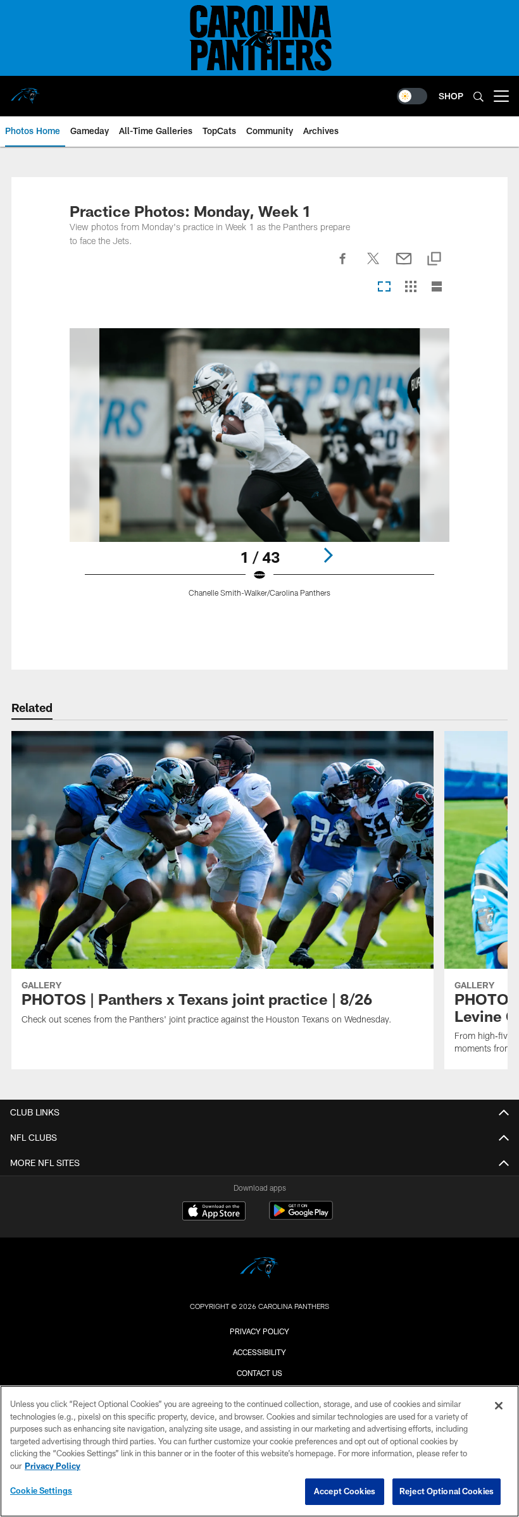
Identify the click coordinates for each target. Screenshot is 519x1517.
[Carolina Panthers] (259, 1269)
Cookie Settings (41, 1490)
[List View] (436, 287)
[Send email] (404, 265)
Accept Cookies (344, 1491)
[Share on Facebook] (343, 265)
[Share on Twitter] (373, 265)
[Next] (327, 555)
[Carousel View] (384, 287)
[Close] (499, 1406)
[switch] (412, 96)
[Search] (478, 96)
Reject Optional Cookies (446, 1491)
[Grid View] (410, 287)
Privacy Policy (259, 1331)
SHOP (451, 95)
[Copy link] (434, 260)
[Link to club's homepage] (25, 91)
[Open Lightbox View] (260, 470)
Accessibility (259, 1352)
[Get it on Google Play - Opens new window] (301, 1216)
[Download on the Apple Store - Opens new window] (214, 1212)
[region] (259, 1451)
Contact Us (259, 1372)
